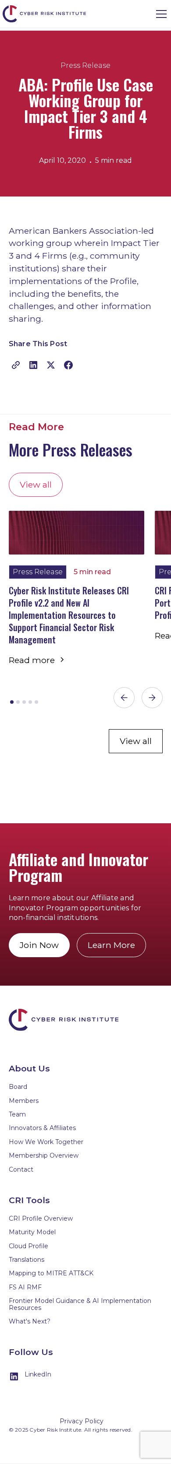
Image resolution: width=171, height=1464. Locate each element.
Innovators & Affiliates (42, 1128)
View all (36, 484)
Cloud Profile (28, 1246)
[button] (159, 14)
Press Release (85, 65)
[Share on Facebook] (68, 363)
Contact (21, 1169)
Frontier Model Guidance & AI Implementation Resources (80, 1304)
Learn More (111, 945)
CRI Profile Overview (41, 1218)
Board (18, 1087)
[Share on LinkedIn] (33, 363)
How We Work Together (46, 1142)
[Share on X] (51, 363)
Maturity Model (32, 1232)
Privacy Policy (82, 1421)
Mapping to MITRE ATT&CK (51, 1273)
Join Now (39, 945)
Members (24, 1101)
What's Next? (29, 1321)
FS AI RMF (25, 1287)
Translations (26, 1260)
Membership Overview (43, 1155)
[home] (46, 13)
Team (17, 1114)
